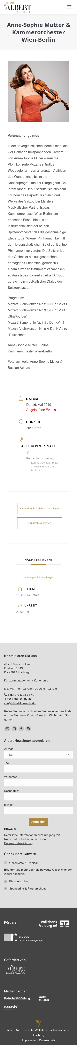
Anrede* (9, 748)
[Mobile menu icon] (69, 6)
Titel (6, 762)
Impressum (29, 1040)
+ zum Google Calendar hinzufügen (40, 508)
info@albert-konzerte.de (20, 703)
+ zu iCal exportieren (39, 523)
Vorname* (10, 776)
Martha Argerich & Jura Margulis (39, 577)
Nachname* (11, 790)
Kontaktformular (37, 715)
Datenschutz (47, 1040)
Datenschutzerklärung (18, 843)
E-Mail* (8, 804)
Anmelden (38, 822)
